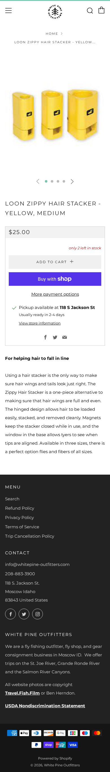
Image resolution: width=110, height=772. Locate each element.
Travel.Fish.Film (22, 693)
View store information (40, 323)
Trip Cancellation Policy (29, 536)
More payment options (55, 294)
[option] (55, 112)
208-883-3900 (20, 573)
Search (12, 498)
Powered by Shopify (55, 758)
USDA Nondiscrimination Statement (45, 705)
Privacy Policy (19, 517)
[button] (46, 181)
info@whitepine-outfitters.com (37, 564)
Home (52, 34)
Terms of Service (22, 526)
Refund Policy (19, 508)
